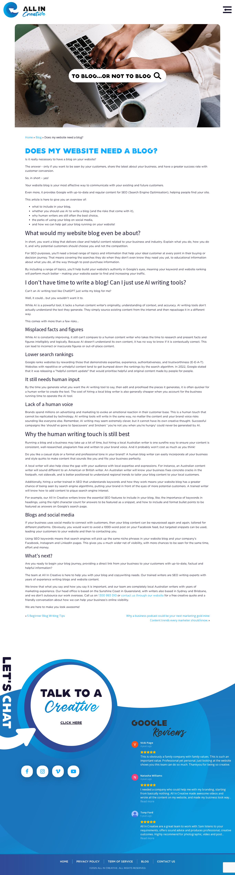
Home (29, 137)
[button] (227, 9)
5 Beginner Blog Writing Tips (46, 616)
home (64, 861)
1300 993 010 (107, 595)
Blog (39, 137)
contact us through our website (142, 595)
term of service (120, 861)
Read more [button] (147, 801)
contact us (166, 861)
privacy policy (88, 861)
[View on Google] (134, 744)
